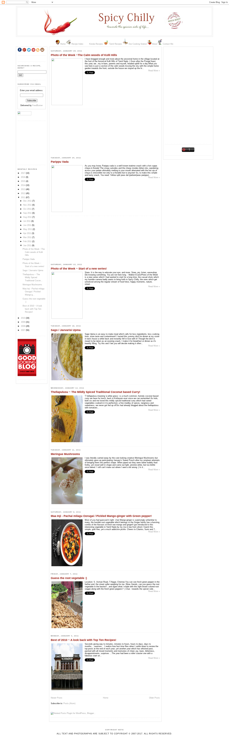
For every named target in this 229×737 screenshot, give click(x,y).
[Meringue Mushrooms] (67, 504)
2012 (23, 193)
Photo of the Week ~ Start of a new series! (79, 268)
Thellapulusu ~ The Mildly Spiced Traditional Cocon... (33, 277)
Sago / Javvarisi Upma (66, 330)
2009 (23, 322)
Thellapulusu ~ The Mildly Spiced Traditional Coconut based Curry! (95, 392)
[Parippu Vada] (67, 211)
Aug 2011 (27, 217)
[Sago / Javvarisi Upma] (67, 380)
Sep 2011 (27, 213)
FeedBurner (37, 105)
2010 (23, 318)
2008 (23, 326)
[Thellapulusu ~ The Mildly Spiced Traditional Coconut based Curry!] (67, 442)
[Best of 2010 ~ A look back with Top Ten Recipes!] (67, 690)
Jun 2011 (27, 225)
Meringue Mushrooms (65, 454)
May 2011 (28, 229)
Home (63, 44)
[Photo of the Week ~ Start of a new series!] (67, 318)
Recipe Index (77, 44)
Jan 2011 (27, 245)
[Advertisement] (188, 94)
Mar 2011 (27, 237)
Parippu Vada (60, 161)
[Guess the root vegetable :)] (67, 628)
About (154, 44)
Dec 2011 (27, 201)
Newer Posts (56, 698)
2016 (23, 177)
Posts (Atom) (69, 703)
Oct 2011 (27, 209)
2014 (23, 185)
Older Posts (154, 698)
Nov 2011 (27, 205)
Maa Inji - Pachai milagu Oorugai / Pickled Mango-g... (33, 291)
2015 (23, 181)
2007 (23, 330)
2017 (23, 173)
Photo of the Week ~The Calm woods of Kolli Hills (84, 55)
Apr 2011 (27, 233)
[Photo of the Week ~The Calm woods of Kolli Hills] (67, 104)
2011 (23, 197)
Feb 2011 (27, 241)
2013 (23, 189)
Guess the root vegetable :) (69, 578)
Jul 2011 (27, 221)
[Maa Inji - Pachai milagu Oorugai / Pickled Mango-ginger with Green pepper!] (67, 566)
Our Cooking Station (138, 44)
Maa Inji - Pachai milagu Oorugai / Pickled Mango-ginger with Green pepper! (101, 516)
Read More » (154, 70)
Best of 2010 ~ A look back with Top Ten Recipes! (83, 640)
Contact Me (168, 44)
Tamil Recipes (116, 44)
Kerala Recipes (96, 44)
